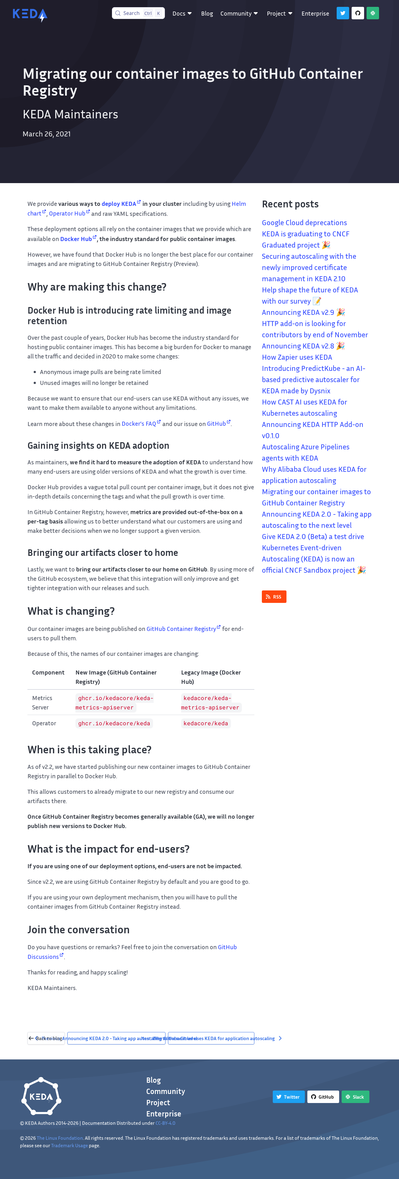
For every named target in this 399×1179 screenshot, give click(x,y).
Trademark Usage (69, 1145)
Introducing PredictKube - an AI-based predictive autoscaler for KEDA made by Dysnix (313, 379)
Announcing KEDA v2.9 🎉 (303, 312)
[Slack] (373, 13)
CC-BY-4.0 (165, 1123)
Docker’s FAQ (139, 423)
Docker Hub (76, 238)
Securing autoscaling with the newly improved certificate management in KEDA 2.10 (309, 267)
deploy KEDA (119, 203)
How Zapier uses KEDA (297, 357)
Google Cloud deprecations (304, 222)
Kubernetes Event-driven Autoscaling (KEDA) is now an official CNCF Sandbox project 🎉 (314, 558)
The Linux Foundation (60, 1138)
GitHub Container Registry (181, 628)
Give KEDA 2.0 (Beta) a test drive (313, 536)
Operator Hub (67, 213)
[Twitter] (343, 13)
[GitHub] (358, 13)
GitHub (216, 423)
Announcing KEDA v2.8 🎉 (303, 345)
